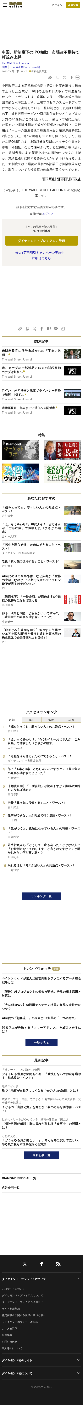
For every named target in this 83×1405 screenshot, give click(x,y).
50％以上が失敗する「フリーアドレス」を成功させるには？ (41, 1029)
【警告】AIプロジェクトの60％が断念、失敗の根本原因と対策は (41, 993)
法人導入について (12, 1348)
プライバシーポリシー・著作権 (20, 1322)
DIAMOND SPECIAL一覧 (19, 1178)
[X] (25, 1264)
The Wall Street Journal (15, 63)
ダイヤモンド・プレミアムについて (22, 1295)
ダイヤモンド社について (17, 1373)
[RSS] (58, 1264)
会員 (71, 720)
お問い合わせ (9, 1341)
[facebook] (41, 1264)
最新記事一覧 (41, 1155)
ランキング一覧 (41, 896)
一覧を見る (41, 1042)
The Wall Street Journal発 (25, 67)
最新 (12, 720)
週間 (51, 720)
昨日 (32, 720)
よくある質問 (9, 1328)
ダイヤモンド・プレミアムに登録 (41, 240)
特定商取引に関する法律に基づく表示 (24, 1315)
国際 (4, 67)
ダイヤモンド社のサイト (17, 1360)
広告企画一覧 (11, 1187)
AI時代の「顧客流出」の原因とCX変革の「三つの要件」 (39, 1018)
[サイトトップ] (15, 5)
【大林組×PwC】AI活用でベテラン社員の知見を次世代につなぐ (41, 1007)
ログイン (57, 5)
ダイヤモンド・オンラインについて (24, 1279)
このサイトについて (13, 1288)
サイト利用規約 (11, 1308)
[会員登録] (73, 5)
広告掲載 (7, 1335)
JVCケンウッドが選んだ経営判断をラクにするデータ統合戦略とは (41, 980)
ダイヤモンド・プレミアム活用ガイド (24, 1302)
